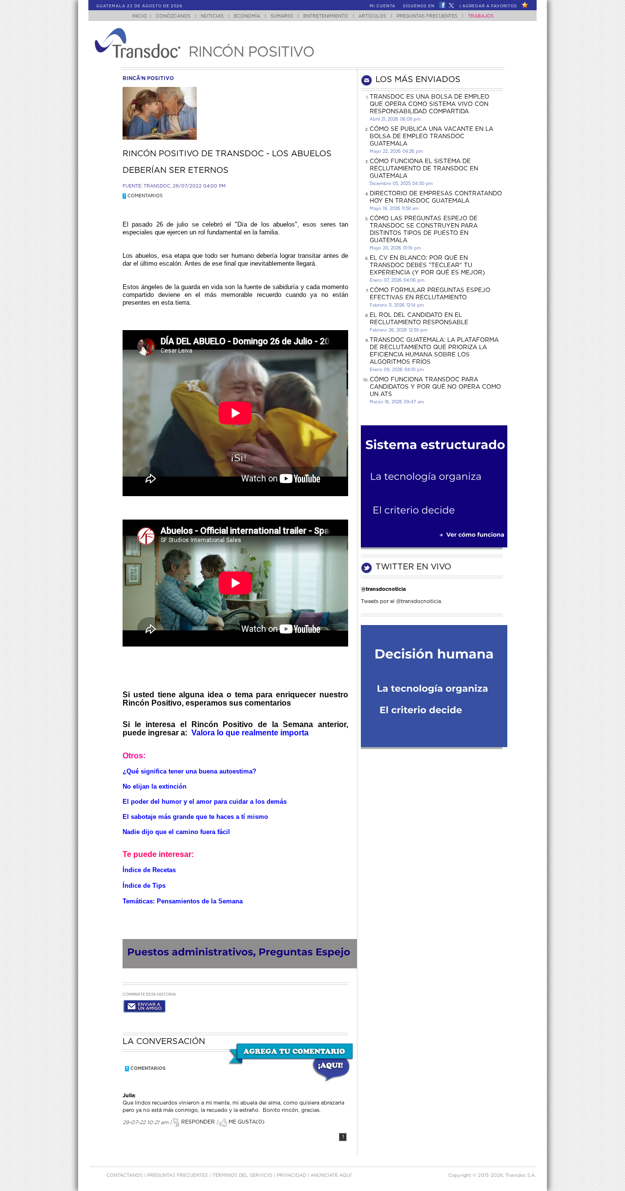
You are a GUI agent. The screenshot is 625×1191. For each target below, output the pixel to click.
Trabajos (481, 16)
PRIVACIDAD (292, 1175)
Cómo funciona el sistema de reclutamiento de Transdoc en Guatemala (424, 168)
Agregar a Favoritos (489, 6)
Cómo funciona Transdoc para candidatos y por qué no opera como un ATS (435, 386)
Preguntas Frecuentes (427, 16)
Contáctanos (125, 1175)
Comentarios (143, 196)
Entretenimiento (325, 16)
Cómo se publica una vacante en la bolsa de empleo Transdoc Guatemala (431, 136)
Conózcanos (173, 16)
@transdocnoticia (383, 589)
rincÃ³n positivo (148, 78)
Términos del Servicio (243, 1175)
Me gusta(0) (246, 1122)
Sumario (282, 16)
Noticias (212, 16)
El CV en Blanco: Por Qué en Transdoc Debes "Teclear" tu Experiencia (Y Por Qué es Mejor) (427, 265)
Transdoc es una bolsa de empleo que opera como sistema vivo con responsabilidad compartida (429, 104)
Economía (247, 16)
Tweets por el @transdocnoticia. (401, 601)
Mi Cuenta (383, 6)
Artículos (372, 16)
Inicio (139, 16)
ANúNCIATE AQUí (331, 1175)
